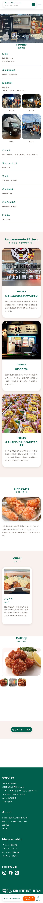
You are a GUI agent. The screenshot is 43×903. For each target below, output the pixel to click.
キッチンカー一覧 (9, 783)
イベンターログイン (9, 848)
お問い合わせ (7, 802)
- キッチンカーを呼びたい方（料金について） (20, 791)
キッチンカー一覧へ (21, 729)
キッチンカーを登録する (12, 899)
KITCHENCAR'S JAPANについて (14, 818)
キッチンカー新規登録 (10, 852)
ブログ (4, 829)
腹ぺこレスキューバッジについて (15, 821)
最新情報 (5, 825)
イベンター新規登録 (9, 845)
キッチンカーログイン (10, 856)
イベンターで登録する (29, 899)
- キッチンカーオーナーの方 (13, 794)
